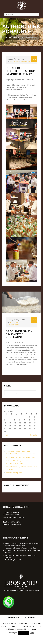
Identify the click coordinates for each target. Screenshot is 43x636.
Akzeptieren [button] (24, 633)
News (17, 325)
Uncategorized (25, 61)
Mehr (32, 633)
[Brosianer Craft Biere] (21, 5)
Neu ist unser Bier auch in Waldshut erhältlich (21, 457)
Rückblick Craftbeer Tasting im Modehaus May (20, 71)
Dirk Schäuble (14, 61)
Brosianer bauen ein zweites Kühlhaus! (19, 334)
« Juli (6, 435)
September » (34, 435)
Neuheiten (11, 325)
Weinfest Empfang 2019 (14, 473)
